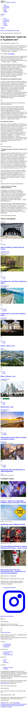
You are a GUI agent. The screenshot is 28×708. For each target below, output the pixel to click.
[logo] (11, 2)
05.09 (2, 348)
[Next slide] (4, 222)
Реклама (6, 668)
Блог (5, 9)
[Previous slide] (2, 222)
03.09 (2, 442)
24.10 (8, 379)
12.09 (2, 379)
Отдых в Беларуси (8, 654)
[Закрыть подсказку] (1, 617)
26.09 (5, 379)
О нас (5, 659)
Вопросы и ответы (8, 667)
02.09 (2, 318)
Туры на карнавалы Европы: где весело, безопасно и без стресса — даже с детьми (14, 547)
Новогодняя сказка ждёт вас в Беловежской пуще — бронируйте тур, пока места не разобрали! (13, 571)
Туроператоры (7, 645)
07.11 (8, 285)
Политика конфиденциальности (9, 704)
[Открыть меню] (3, 2)
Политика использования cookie (15, 705)
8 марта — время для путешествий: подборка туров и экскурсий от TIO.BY (13, 501)
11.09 (5, 318)
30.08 (8, 251)
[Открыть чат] (1, 628)
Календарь (6, 7)
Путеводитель (7, 644)
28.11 (5, 409)
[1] (1, 100)
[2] (1, 144)
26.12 (7, 409)
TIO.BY (3, 702)
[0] (1, 181)
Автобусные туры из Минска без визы (13, 524)
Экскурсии (6, 6)
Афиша (5, 11)
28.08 (2, 251)
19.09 (5, 285)
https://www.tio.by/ (5, 683)
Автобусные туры (8, 651)
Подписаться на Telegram (9, 587)
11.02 (2, 474)
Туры (5, 5)
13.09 (5, 442)
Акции (5, 10)
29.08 (5, 251)
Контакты (6, 662)
